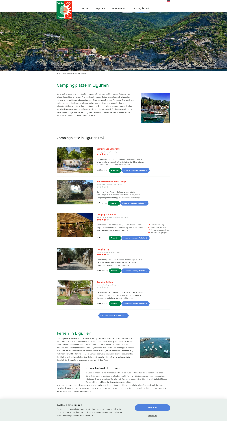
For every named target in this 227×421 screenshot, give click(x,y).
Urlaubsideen (118, 8)
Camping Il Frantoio (106, 214)
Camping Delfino (105, 282)
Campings (65, 73)
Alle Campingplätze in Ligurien (112, 315)
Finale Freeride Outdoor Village (111, 181)
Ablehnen (152, 415)
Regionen (100, 8)
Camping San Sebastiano (108, 149)
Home (85, 8)
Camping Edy (103, 249)
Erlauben (152, 407)
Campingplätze (140, 8)
